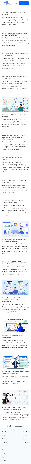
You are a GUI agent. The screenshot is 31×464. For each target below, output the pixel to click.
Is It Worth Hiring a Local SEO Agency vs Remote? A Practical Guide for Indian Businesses (13, 137)
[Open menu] (17, 3)
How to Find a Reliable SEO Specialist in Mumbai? (13, 116)
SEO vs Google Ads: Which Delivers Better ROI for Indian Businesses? (15, 372)
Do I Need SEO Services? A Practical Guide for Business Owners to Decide (15, 408)
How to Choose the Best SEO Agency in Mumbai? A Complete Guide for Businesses (14, 300)
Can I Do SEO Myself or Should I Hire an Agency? (13, 13)
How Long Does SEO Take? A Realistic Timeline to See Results (14, 263)
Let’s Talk (24, 3)
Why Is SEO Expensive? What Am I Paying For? (12, 158)
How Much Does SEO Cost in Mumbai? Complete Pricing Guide (14, 240)
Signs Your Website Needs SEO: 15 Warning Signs (12, 337)
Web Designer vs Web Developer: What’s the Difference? (15, 77)
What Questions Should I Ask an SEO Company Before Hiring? (13, 202)
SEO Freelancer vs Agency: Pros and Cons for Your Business (15, 54)
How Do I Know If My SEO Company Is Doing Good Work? (14, 181)
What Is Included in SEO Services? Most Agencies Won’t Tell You (14, 34)
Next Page (19, 426)
